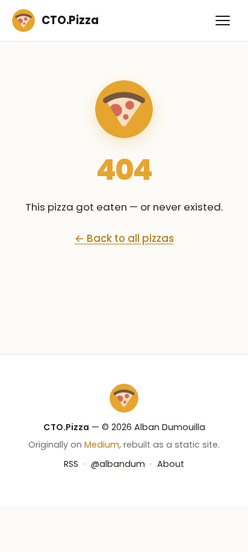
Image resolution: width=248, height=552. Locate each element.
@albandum (118, 464)
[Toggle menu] (222, 20)
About (170, 464)
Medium (101, 445)
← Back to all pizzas (124, 238)
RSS (71, 464)
